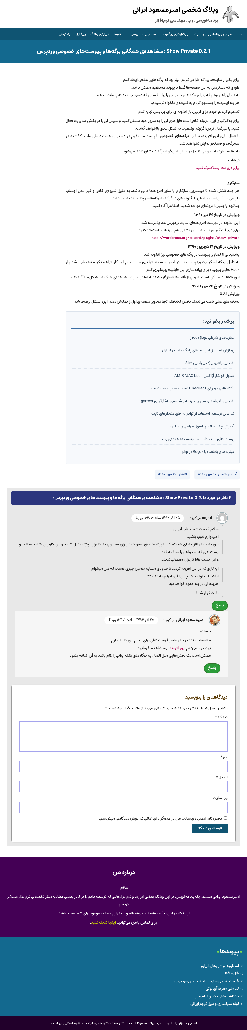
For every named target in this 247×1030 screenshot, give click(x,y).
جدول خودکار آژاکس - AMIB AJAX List (204, 375)
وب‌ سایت (220, 798)
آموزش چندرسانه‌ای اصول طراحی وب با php (201, 426)
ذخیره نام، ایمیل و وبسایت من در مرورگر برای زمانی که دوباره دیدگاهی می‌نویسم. (160, 818)
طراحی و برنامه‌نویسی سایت (213, 34)
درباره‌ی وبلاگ (99, 34)
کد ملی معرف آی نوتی (222, 988)
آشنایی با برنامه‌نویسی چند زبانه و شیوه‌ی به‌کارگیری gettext (187, 401)
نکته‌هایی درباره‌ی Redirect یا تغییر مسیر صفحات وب (192, 388)
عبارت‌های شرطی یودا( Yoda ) (212, 337)
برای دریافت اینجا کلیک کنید (218, 168)
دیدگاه (221, 717)
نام (224, 757)
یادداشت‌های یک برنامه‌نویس (216, 996)
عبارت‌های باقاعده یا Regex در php (208, 451)
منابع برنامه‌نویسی (143, 34)
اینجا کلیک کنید (103, 922)
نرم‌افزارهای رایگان (177, 34)
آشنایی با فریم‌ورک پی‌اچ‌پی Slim (209, 363)
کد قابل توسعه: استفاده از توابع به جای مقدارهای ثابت (192, 413)
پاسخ (220, 605)
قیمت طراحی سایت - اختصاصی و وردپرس (206, 981)
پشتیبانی (65, 34)
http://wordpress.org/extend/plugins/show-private (196, 238)
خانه (240, 34)
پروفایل (80, 34)
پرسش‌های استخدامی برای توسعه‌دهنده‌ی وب (198, 439)
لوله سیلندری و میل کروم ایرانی (214, 1004)
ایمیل (222, 777)
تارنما (117, 34)
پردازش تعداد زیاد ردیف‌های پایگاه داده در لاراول (198, 350)
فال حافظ (231, 973)
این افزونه (177, 648)
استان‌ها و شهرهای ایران (220, 966)
